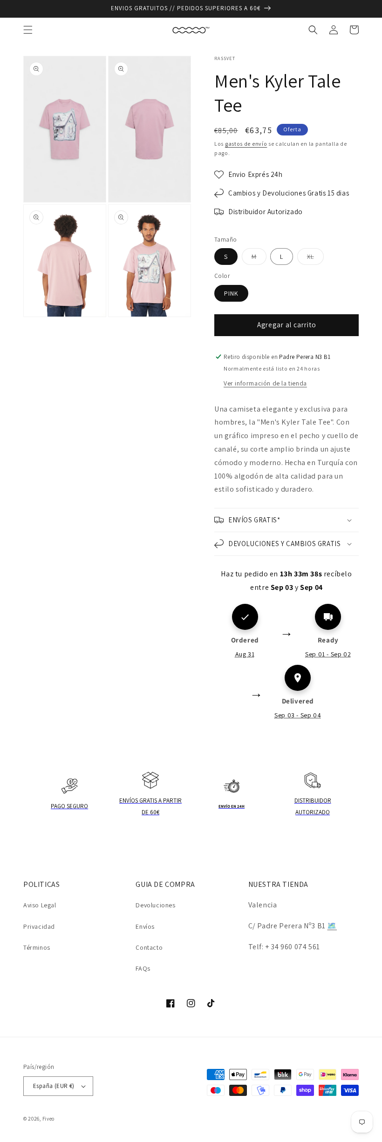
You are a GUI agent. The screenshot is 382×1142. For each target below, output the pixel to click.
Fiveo (48, 1118)
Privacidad (39, 926)
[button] (28, 30)
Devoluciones (155, 905)
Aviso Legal (39, 905)
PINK (231, 293)
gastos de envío (246, 143)
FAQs (143, 968)
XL (315, 258)
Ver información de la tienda (265, 383)
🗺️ (332, 926)
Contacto (149, 947)
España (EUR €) (54, 1086)
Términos (36, 947)
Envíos (145, 926)
